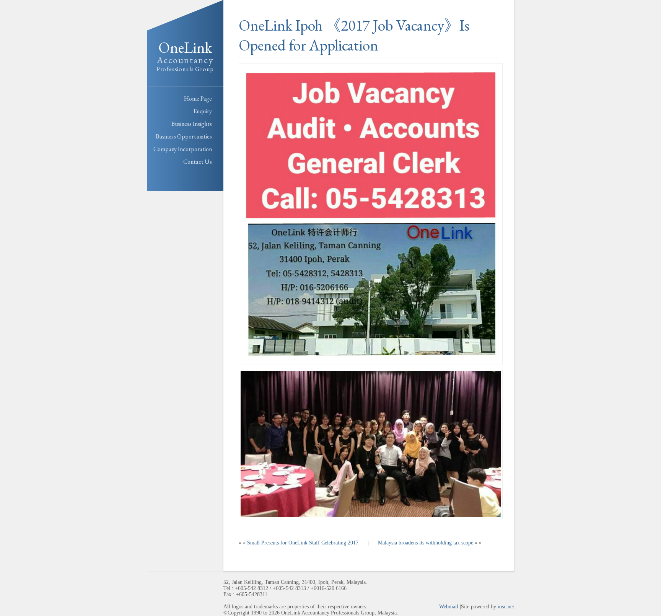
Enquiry (202, 111)
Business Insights (191, 124)
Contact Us (197, 162)
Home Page (198, 99)
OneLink (185, 55)
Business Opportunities (184, 136)
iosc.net (506, 606)
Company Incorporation (182, 149)
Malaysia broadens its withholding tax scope (425, 543)
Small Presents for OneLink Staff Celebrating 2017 (302, 543)
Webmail (448, 606)
